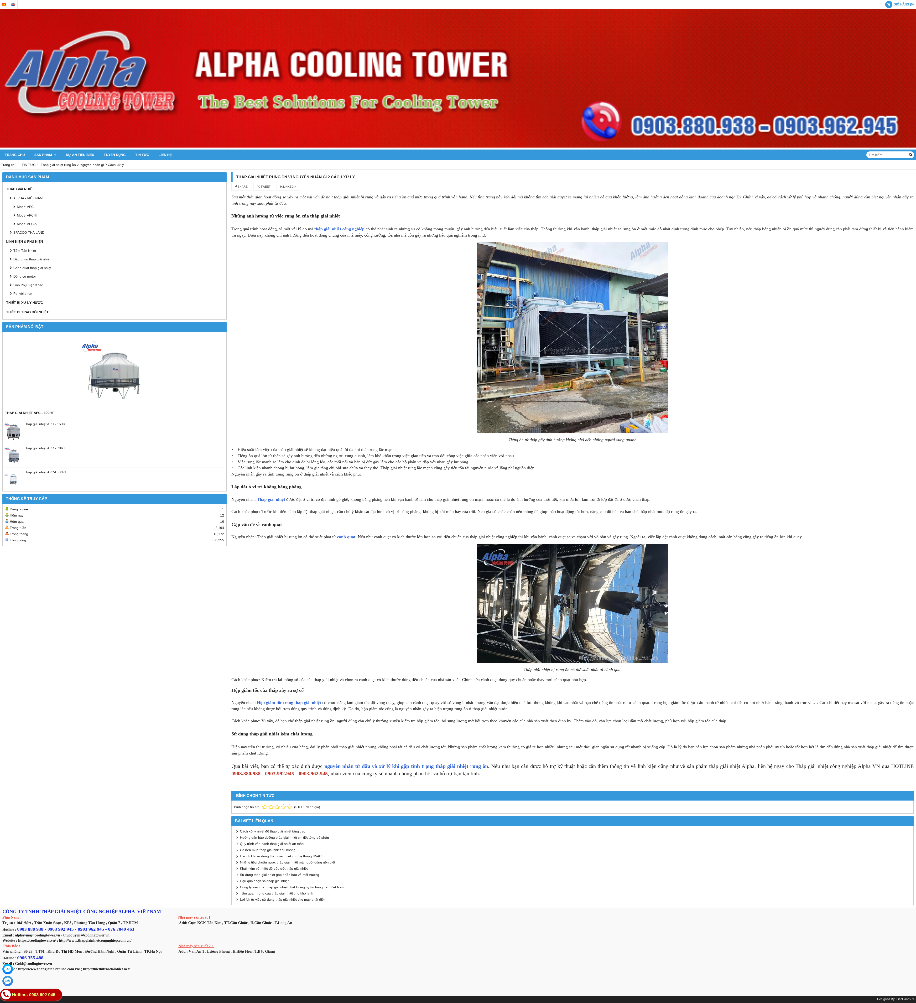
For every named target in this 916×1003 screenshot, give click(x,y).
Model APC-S (27, 224)
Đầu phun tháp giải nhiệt (31, 259)
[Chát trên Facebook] (7, 969)
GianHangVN (905, 999)
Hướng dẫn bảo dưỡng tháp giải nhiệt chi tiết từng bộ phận (284, 837)
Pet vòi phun (22, 293)
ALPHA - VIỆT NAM (28, 198)
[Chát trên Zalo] (7, 981)
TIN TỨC (142, 155)
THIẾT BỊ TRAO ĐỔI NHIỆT (27, 312)
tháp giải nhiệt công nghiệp (339, 229)
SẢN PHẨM (43, 155)
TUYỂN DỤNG (115, 155)
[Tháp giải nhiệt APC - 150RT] (13, 439)
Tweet (265, 186)
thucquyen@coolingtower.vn (86, 935)
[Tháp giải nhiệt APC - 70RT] (13, 463)
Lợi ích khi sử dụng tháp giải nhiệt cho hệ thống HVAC (281, 856)
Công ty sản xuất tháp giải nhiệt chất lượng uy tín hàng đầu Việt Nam (292, 887)
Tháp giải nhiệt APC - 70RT (44, 448)
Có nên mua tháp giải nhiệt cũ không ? (269, 850)
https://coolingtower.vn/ (37, 940)
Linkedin (289, 186)
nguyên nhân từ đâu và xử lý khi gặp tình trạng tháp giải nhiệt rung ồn (406, 766)
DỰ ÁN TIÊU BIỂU (80, 155)
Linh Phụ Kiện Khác (28, 285)
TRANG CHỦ (15, 155)
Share (242, 186)
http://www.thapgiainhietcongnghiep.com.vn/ (95, 940)
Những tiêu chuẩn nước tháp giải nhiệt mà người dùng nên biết (287, 862)
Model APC (25, 207)
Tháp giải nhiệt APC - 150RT (45, 424)
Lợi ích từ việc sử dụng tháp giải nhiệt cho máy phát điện (283, 899)
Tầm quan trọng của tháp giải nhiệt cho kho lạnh (276, 893)
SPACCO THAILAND (28, 232)
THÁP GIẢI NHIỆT (20, 189)
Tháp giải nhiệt (271, 499)
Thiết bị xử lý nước (24, 303)
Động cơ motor (24, 276)
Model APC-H (27, 215)
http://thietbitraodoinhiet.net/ (106, 969)
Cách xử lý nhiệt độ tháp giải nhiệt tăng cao (272, 831)
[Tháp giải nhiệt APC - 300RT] (114, 372)
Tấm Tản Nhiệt (24, 251)
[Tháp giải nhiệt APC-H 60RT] (13, 488)
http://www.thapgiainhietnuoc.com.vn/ (49, 969)
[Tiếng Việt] (4, 4)
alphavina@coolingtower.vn (37, 935)
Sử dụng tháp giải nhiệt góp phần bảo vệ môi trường (279, 875)
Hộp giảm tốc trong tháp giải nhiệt (289, 702)
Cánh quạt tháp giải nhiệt (32, 268)
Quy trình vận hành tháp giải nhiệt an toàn (272, 844)
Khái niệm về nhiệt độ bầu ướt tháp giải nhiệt (274, 868)
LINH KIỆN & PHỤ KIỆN (24, 241)
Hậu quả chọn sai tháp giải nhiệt (264, 881)
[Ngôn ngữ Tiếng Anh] (13, 4)
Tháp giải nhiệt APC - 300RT (29, 413)
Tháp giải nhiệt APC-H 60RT (45, 472)
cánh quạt (346, 536)
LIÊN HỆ (165, 155)
